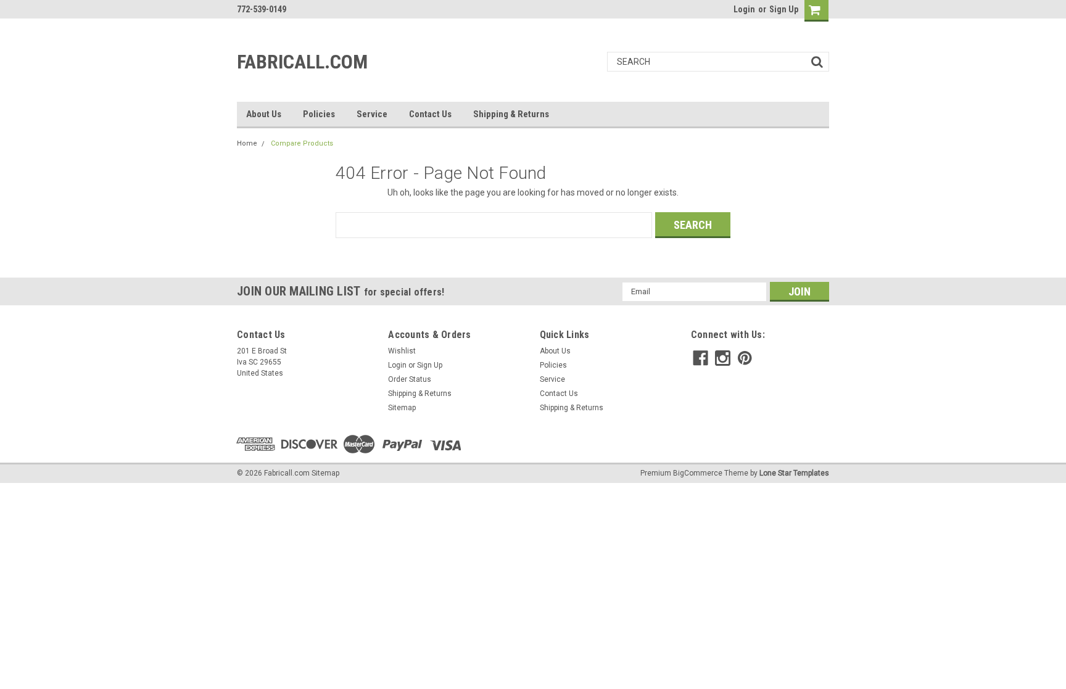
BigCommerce (697, 473)
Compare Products (302, 143)
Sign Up (783, 9)
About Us (263, 114)
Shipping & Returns (511, 114)
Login (744, 9)
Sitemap (402, 407)
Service (372, 114)
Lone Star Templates (794, 473)
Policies (319, 114)
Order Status (409, 379)
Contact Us (430, 114)
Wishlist (402, 351)
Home (247, 143)
